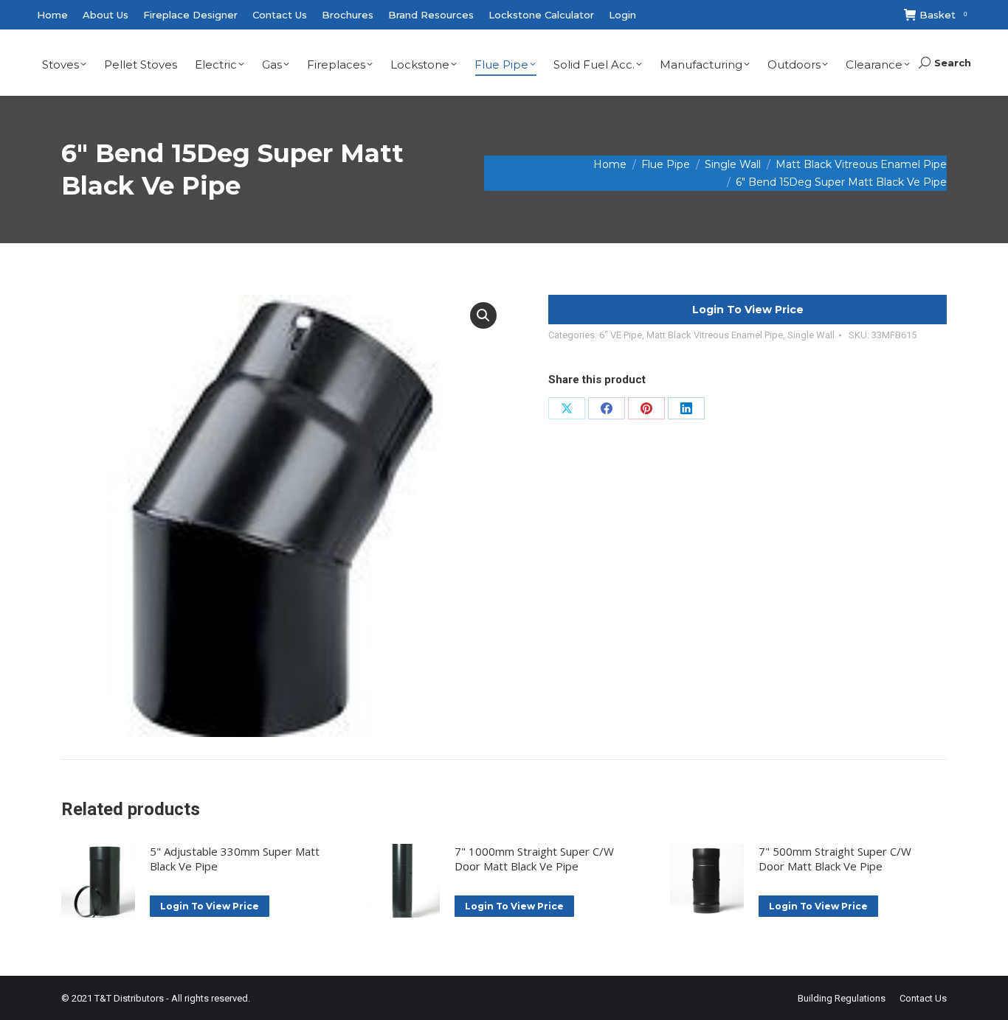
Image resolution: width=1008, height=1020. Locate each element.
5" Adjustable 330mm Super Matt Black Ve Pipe (235, 858)
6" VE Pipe (620, 334)
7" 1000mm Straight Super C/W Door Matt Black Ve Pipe (534, 858)
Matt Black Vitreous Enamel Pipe (714, 334)
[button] (483, 315)
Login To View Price (748, 309)
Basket (943, 15)
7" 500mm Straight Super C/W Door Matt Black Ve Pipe (835, 858)
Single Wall (811, 334)
